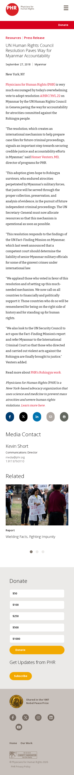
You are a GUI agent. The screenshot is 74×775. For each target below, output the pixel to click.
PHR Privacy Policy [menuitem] (20, 766)
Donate (63, 25)
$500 (16, 627)
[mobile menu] (66, 7)
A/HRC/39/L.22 (50, 96)
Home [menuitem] (13, 743)
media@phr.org (15, 457)
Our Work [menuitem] (26, 743)
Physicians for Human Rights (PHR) (30, 84)
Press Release (34, 38)
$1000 (16, 638)
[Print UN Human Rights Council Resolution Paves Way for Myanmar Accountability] (64, 417)
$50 (15, 593)
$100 (16, 604)
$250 (16, 616)
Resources (13, 38)
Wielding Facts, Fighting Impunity (30, 536)
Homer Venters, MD (45, 157)
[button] (31, 551)
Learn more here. (33, 405)
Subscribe (20, 676)
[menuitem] (12, 717)
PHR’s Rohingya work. (46, 372)
